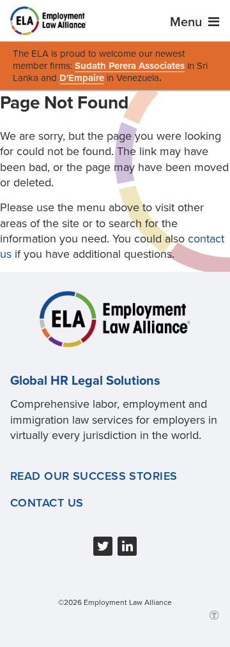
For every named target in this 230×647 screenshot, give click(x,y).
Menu (187, 22)
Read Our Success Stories (94, 476)
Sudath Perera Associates (130, 65)
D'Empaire (81, 78)
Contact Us (46, 503)
